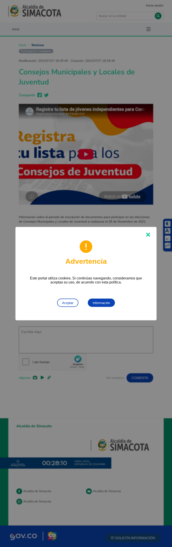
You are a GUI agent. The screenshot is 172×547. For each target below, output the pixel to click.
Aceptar (67, 303)
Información (101, 303)
